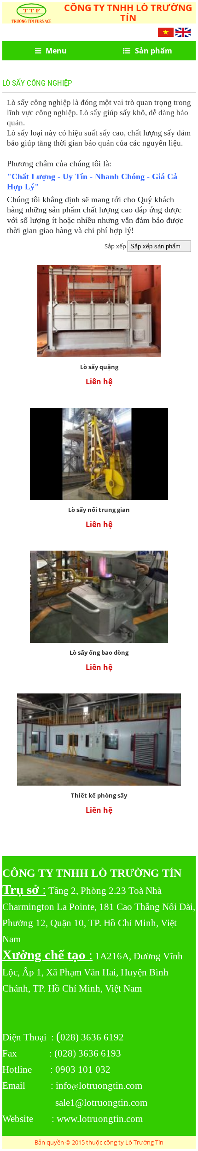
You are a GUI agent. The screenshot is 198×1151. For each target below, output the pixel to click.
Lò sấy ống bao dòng (99, 652)
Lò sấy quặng (99, 367)
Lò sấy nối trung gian (99, 509)
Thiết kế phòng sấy (99, 795)
